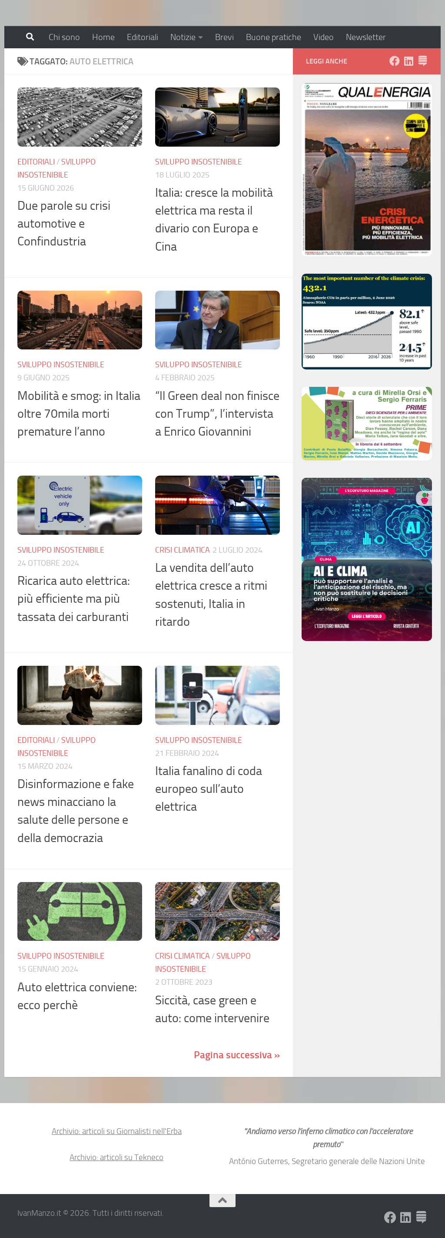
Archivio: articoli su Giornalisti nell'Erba (117, 1131)
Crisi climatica (182, 550)
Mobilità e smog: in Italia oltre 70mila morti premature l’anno (78, 414)
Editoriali (142, 37)
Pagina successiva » (237, 1055)
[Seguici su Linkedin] (408, 61)
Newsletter (366, 37)
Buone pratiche (273, 37)
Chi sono (64, 37)
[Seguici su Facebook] (394, 61)
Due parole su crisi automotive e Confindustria (63, 223)
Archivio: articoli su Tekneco (116, 1157)
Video (323, 37)
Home (103, 37)
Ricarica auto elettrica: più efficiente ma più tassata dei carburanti (73, 599)
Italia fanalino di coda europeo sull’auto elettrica (208, 789)
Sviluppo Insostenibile (198, 162)
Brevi (224, 37)
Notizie (183, 37)
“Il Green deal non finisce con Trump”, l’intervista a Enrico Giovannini (217, 414)
